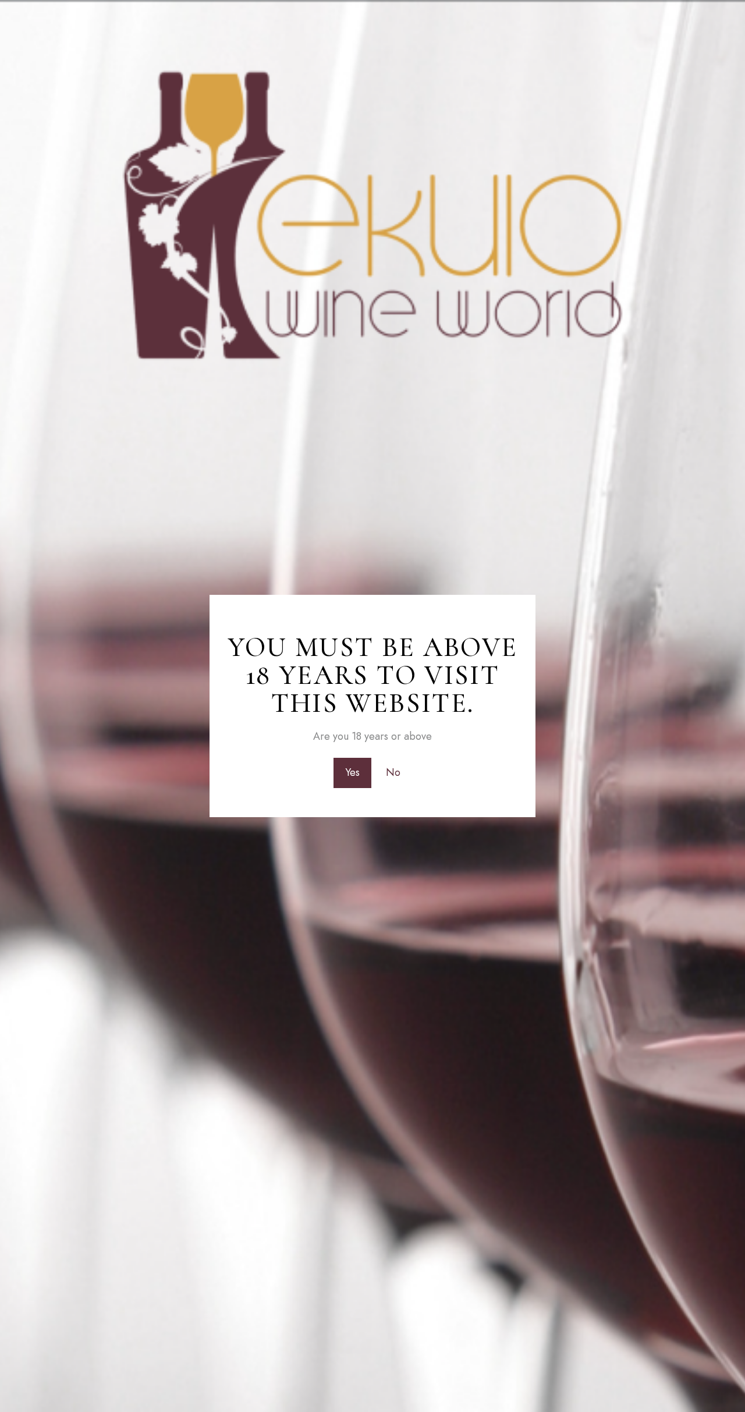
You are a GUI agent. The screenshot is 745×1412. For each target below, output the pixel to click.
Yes (352, 772)
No (393, 772)
